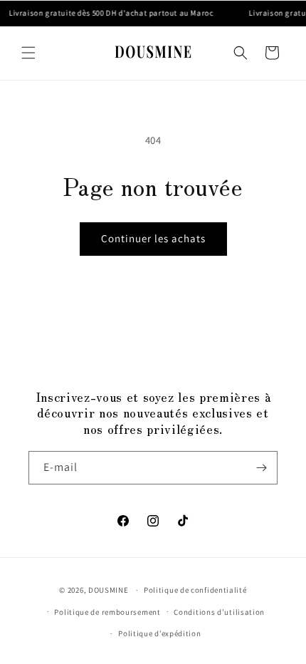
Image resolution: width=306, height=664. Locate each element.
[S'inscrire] (261, 467)
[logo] (153, 53)
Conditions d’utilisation (219, 612)
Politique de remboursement (107, 612)
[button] (28, 52)
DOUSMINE (108, 590)
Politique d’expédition (159, 633)
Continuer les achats (153, 238)
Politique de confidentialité (195, 590)
